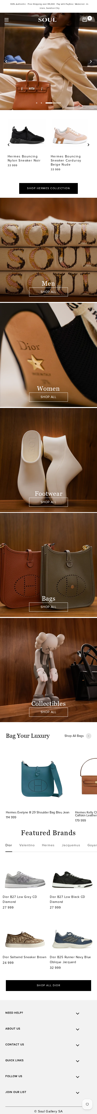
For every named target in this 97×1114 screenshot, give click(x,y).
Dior (8, 845)
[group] (38, 784)
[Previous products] (8, 145)
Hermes (48, 845)
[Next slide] (91, 61)
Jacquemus (71, 845)
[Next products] (88, 145)
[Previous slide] (6, 61)
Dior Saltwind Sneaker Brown (24, 957)
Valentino (27, 845)
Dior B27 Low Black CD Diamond (67, 899)
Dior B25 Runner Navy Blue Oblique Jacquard (70, 959)
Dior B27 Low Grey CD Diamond (20, 899)
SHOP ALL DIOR (48, 985)
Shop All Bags (74, 736)
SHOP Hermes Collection (48, 188)
